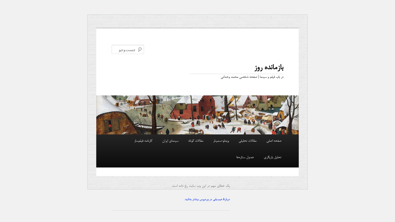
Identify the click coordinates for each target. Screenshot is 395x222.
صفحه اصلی (273, 141)
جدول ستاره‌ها (245, 158)
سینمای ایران (170, 141)
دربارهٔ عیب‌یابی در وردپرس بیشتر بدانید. (207, 199)
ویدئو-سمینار (221, 141)
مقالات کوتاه (195, 141)
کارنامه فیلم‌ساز (143, 141)
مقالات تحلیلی (247, 141)
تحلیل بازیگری (272, 158)
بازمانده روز (268, 67)
